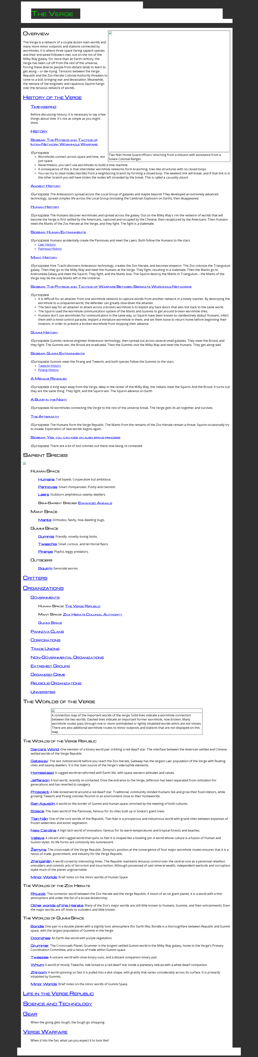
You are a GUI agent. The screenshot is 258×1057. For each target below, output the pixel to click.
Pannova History (50, 249)
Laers (43, 494)
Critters (35, 577)
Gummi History (44, 332)
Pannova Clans (47, 631)
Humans (46, 479)
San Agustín (43, 803)
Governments (45, 597)
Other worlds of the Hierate (57, 905)
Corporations (45, 639)
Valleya (37, 837)
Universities (43, 691)
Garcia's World (45, 749)
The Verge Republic (82, 606)
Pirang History (48, 370)
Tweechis (47, 544)
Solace (37, 811)
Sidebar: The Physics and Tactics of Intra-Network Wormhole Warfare (64, 141)
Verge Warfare (45, 1031)
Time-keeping (43, 106)
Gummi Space (50, 622)
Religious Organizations (56, 682)
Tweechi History (49, 366)
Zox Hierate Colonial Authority (92, 614)
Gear (30, 1013)
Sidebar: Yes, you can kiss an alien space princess (75, 437)
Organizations (43, 587)
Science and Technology (57, 1003)
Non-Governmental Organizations (67, 657)
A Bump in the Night (49, 399)
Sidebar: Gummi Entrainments (58, 353)
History (39, 130)
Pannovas (47, 486)
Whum (37, 964)
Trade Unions (45, 648)
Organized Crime (48, 674)
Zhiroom (39, 972)
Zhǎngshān (41, 861)
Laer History (47, 244)
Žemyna (38, 849)
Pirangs (45, 551)
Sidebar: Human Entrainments (58, 232)
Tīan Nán (39, 818)
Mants (44, 519)
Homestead (42, 772)
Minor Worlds (44, 877)
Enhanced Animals (95, 503)
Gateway (39, 761)
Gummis (46, 536)
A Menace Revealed (49, 378)
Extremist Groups (50, 665)
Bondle (37, 926)
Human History (45, 206)
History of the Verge (52, 97)
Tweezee (39, 957)
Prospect (40, 791)
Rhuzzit (38, 893)
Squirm (45, 568)
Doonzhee (40, 938)
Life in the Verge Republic (58, 993)
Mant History (44, 257)
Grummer (40, 945)
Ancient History (46, 185)
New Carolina (43, 830)
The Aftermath (45, 416)
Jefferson (40, 780)
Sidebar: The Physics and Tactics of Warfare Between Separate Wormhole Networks (111, 286)
